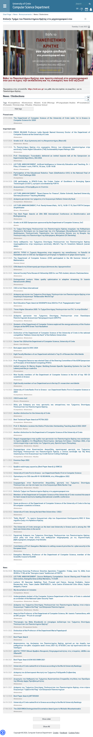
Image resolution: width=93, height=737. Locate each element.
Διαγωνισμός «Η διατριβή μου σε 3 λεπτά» (31, 187)
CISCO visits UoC (20, 398)
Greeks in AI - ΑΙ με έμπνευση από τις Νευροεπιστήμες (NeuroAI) (40, 141)
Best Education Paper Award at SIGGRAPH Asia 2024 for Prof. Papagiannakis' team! (47, 303)
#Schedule (7, 105)
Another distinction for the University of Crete (32, 413)
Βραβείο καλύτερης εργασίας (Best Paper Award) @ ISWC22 (38, 467)
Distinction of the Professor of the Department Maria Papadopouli (40, 631)
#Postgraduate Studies (65, 103)
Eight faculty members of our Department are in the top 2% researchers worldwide (46, 383)
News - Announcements (22, 14)
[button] (3, 732)
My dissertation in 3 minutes (25, 590)
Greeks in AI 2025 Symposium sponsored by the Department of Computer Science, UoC (48, 223)
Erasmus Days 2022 (21, 460)
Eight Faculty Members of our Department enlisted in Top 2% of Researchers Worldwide (49, 354)
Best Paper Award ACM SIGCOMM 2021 (29, 660)
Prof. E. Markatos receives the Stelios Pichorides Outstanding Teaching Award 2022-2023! (50, 426)
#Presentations (83, 103)
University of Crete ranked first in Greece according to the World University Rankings (47, 666)
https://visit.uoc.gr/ (36, 89)
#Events (37, 103)
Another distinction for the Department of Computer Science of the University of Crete (48, 432)
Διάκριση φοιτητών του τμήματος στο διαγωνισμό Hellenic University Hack (44, 199)
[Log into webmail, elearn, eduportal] (91, 10)
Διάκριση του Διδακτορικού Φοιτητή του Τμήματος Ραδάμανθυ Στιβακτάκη (45, 672)
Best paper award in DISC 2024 (26, 348)
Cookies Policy (74, 733)
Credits (55, 733)
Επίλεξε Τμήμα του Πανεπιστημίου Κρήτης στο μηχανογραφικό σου (41, 491)
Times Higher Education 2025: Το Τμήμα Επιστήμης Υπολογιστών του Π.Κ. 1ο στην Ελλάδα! (51, 309)
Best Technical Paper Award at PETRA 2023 (31, 420)
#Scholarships (18, 105)
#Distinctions (27, 103)
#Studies (28, 105)
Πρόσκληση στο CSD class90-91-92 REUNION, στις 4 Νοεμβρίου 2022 (41, 476)
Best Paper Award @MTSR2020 (26, 696)
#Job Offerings (48, 103)
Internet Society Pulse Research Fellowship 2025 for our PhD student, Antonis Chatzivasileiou (51, 273)
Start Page (7, 14)
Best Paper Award (21, 637)
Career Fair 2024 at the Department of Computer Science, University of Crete (44, 341)
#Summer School (40, 105)
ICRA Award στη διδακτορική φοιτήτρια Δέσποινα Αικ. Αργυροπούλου (42, 267)
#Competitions (14, 103)
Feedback (63, 733)
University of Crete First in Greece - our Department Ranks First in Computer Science (47, 473)
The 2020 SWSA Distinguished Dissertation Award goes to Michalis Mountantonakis (47, 709)
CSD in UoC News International (26, 288)
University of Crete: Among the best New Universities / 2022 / (38, 512)
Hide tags (18, 109)
